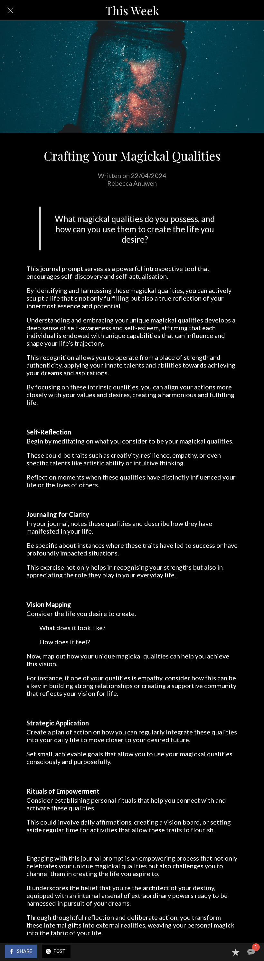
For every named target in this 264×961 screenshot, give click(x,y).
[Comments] (251, 952)
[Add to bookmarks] (235, 952)
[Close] (10, 10)
